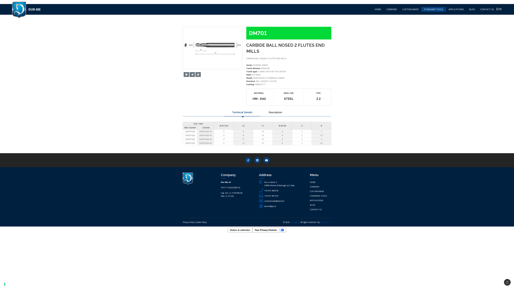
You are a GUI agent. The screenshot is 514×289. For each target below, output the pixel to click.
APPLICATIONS (456, 9)
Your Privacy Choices (266, 230)
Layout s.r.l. (325, 222)
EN (500, 9)
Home (378, 9)
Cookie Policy (201, 222)
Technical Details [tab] (242, 112)
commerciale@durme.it (274, 201)
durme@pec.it (270, 206)
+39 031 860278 (271, 190)
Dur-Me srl (295, 222)
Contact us (487, 9)
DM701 (258, 33)
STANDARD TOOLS (433, 9)
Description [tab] (275, 112)
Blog (472, 9)
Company (391, 9)
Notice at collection (240, 230)
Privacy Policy (188, 222)
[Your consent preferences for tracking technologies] (4, 284)
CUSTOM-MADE (410, 9)
